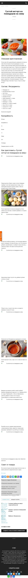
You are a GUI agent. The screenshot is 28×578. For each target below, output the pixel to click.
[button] (26, 3)
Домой (2, 6)
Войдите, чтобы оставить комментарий (14, 530)
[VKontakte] (21, 572)
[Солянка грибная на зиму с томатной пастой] (4, 507)
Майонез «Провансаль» (14, 516)
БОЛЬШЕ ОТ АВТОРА (15, 499)
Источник (3, 473)
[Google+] (10, 572)
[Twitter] (17, 572)
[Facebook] (7, 572)
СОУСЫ (6, 6)
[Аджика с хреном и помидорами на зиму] (4, 514)
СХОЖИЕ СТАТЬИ (5, 499)
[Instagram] (14, 572)
